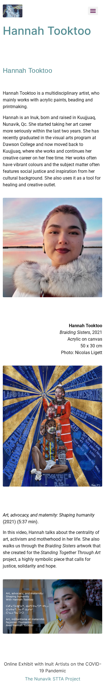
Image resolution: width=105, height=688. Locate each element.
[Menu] (93, 11)
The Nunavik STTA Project (52, 679)
